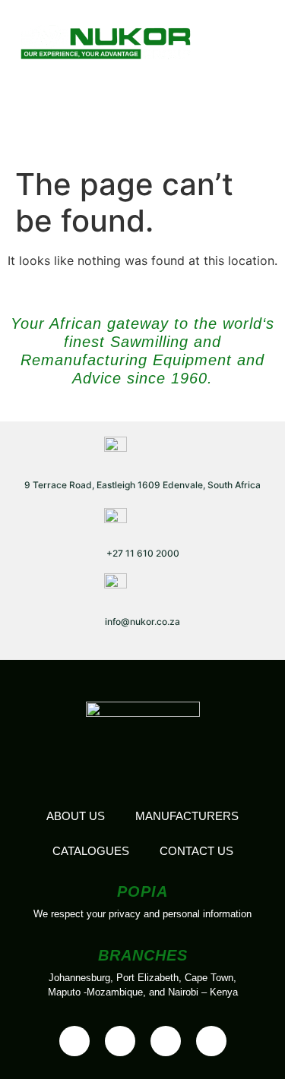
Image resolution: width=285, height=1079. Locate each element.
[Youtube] (120, 1041)
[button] (242, 39)
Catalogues (90, 850)
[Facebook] (74, 1041)
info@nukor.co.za (142, 621)
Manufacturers (187, 815)
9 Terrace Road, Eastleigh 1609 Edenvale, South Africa (142, 485)
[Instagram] (211, 1041)
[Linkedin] (165, 1041)
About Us (75, 815)
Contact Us (196, 850)
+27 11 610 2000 (142, 553)
